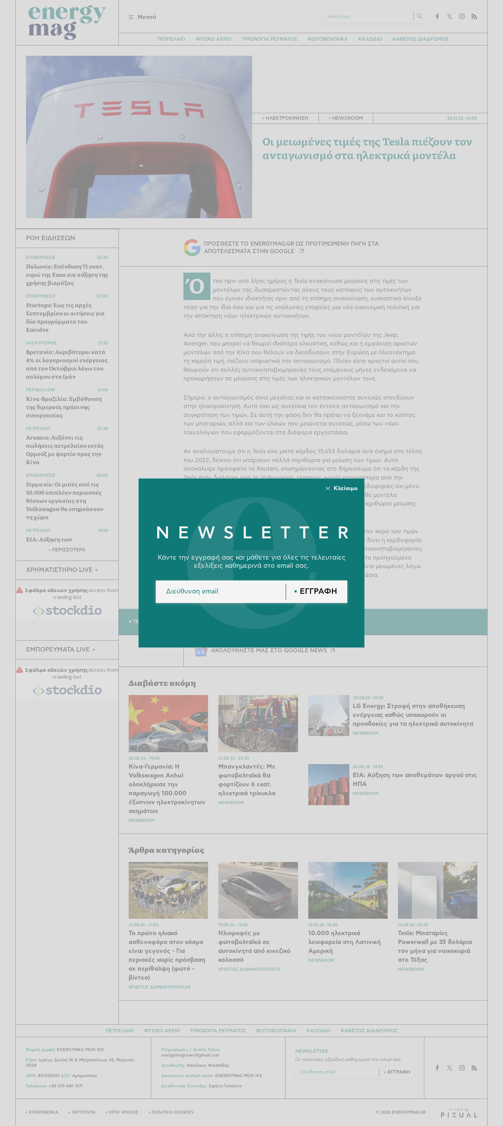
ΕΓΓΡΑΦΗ (318, 591)
